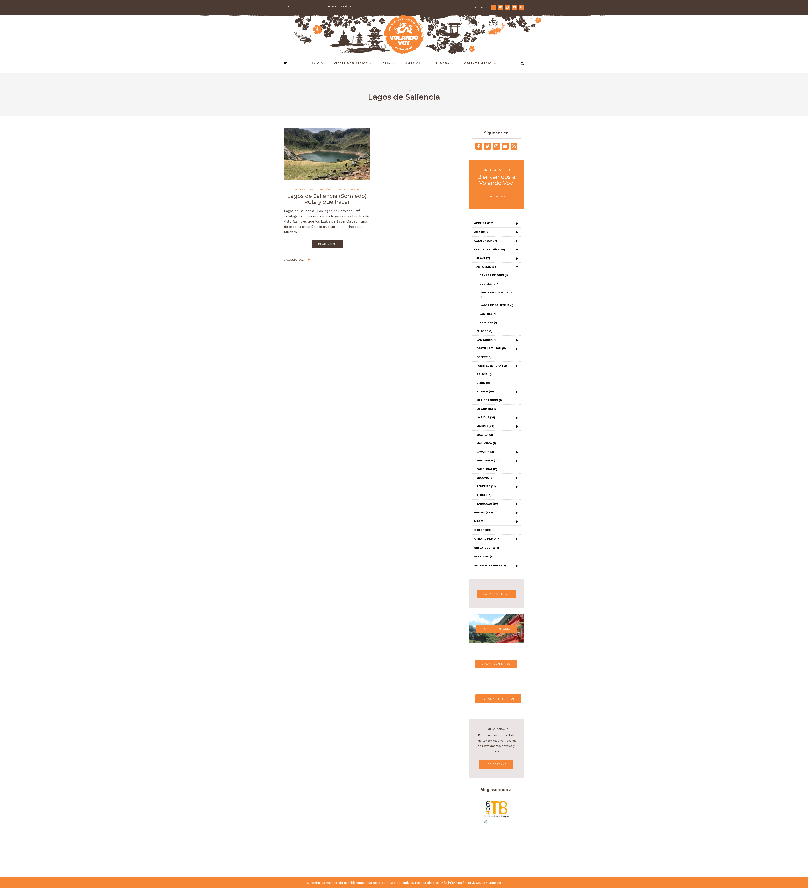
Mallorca (486, 443)
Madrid (485, 426)
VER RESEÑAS (496, 764)
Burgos (484, 331)
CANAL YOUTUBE (496, 593)
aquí (470, 883)
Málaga (484, 434)
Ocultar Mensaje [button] (488, 883)
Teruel (484, 495)
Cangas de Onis (494, 275)
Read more (327, 244)
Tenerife (486, 486)
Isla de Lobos (489, 400)
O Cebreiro (484, 530)
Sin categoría (486, 547)
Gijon (483, 382)
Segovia (485, 477)
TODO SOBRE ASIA (496, 628)
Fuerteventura (491, 365)
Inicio (317, 63)
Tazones (488, 322)
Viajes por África (351, 63)
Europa (442, 63)
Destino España (319, 189)
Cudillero (490, 283)
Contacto (291, 6)
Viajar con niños (339, 6)
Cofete (484, 357)
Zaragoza (487, 503)
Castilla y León (491, 348)
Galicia (484, 374)
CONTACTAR (496, 196)
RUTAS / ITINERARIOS (498, 698)
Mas (480, 521)
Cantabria (486, 339)
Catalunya (485, 240)
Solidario (313, 6)
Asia (387, 63)
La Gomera (487, 408)
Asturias (300, 189)
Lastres (488, 313)
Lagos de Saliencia (346, 189)
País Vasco (487, 460)
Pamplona (486, 469)
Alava (483, 258)
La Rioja (485, 417)
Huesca (485, 391)
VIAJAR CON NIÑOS (496, 663)
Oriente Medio (478, 63)
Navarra (485, 451)
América (413, 63)
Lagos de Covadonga (496, 294)
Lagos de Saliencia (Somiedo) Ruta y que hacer (327, 199)
